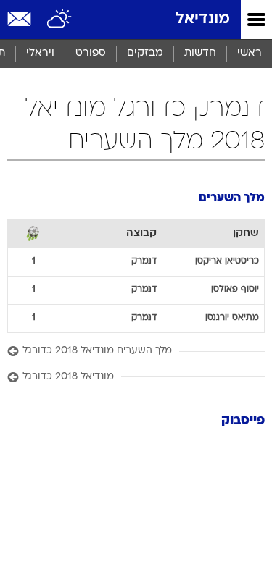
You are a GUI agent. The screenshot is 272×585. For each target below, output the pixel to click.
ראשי (249, 53)
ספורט (90, 53)
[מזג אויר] (60, 19)
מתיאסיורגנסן (232, 317)
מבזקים (145, 53)
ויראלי (40, 53)
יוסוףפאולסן (235, 289)
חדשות (200, 53)
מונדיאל (203, 19)
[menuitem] (199, 54)
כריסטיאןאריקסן (227, 261)
